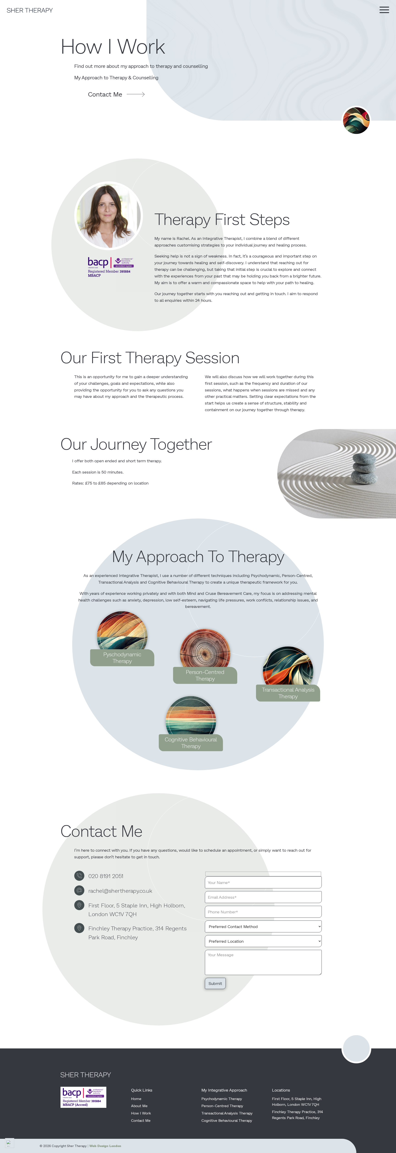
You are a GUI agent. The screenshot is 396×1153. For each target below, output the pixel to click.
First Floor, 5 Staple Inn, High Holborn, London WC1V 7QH (136, 909)
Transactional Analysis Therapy (227, 1113)
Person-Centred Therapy (222, 1105)
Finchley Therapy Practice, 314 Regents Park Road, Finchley (137, 932)
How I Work (141, 1113)
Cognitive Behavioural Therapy (226, 1120)
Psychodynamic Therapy (221, 1098)
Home (136, 1098)
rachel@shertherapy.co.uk (120, 890)
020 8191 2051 (106, 876)
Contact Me (141, 1120)
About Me (139, 1105)
